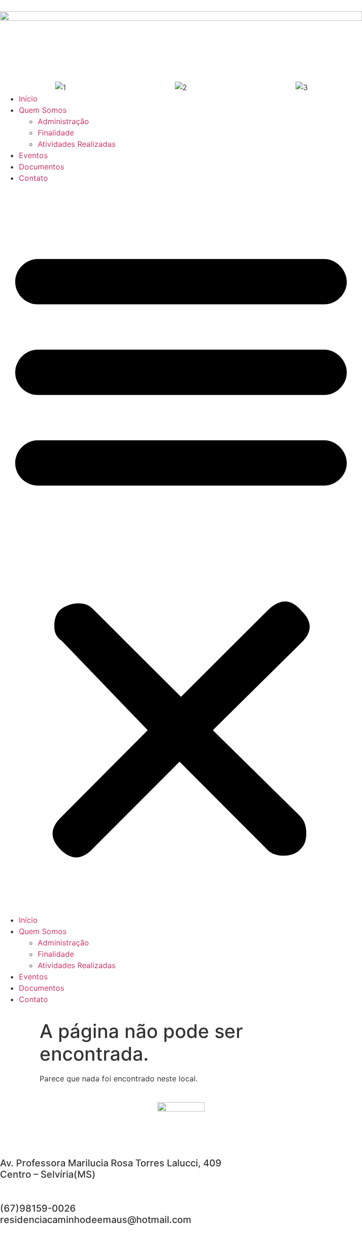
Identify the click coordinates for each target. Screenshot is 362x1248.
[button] (181, 549)
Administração (63, 121)
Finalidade (56, 132)
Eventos (33, 155)
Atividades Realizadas (76, 144)
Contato (33, 178)
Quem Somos (42, 110)
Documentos (41, 166)
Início (28, 98)
